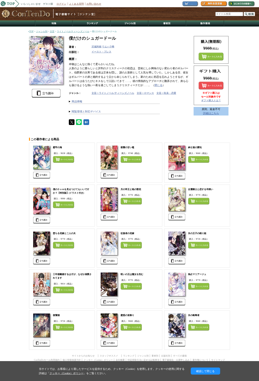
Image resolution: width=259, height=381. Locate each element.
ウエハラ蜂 (108, 46)
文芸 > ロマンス (145, 93)
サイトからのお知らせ (84, 355)
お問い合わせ (93, 3)
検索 (249, 14)
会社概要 (120, 360)
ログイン (61, 3)
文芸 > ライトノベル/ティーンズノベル (113, 93)
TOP (31, 31)
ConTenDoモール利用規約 (47, 360)
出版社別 (165, 355)
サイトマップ (218, 360)
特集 (54, 23)
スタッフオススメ (110, 355)
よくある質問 (76, 3)
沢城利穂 (96, 46)
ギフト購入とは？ (211, 100)
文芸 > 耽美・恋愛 (166, 93)
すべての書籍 (180, 355)
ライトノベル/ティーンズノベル (73, 31)
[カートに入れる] (211, 85)
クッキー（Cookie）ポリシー (98, 360)
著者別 (154, 355)
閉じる (158, 85)
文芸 (52, 31)
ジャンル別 (129, 23)
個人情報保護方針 (72, 360)
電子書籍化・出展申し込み (176, 360)
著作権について (200, 360)
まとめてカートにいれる (211, 56)
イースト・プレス (101, 51)
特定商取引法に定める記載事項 (143, 360)
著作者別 (167, 23)
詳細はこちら (211, 113)
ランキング (92, 23)
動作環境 (205, 23)
